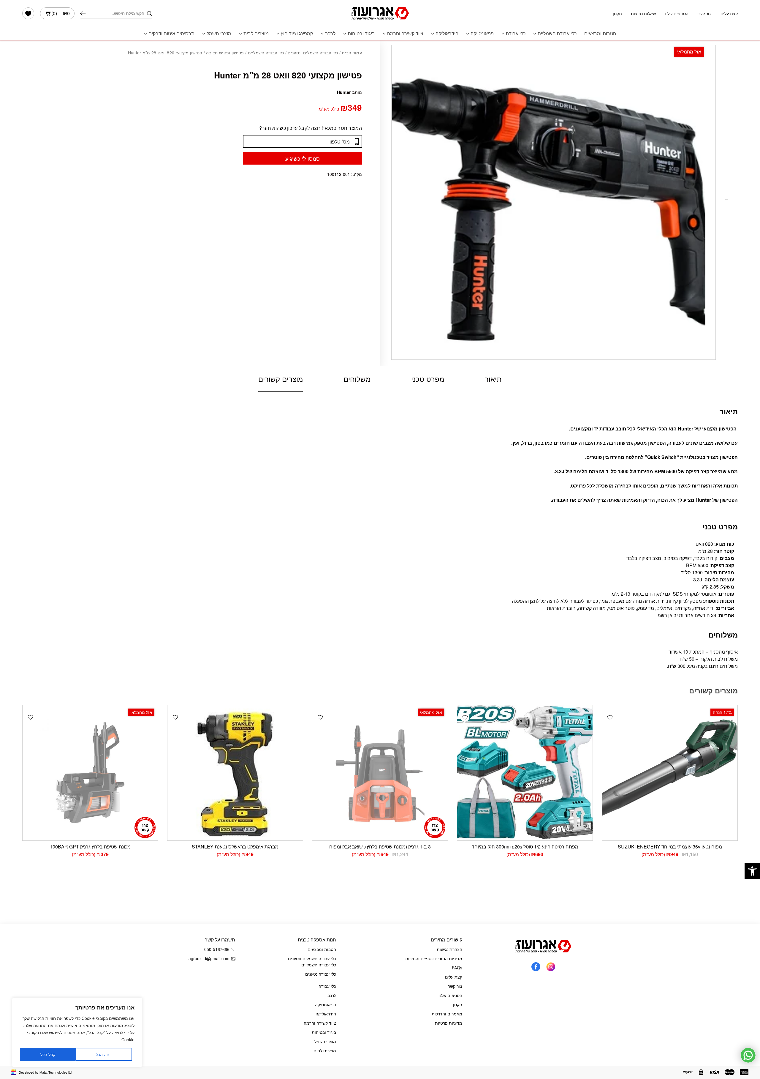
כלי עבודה (515, 34)
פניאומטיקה (482, 34)
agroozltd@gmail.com (209, 958)
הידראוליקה (447, 34)
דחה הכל (104, 1054)
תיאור (493, 378)
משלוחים (356, 378)
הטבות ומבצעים (600, 34)
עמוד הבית (352, 53)
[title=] (550, 966)
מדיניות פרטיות (448, 1023)
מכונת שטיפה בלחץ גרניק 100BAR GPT (90, 846)
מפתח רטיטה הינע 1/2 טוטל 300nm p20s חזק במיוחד (525, 846)
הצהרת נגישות (449, 949)
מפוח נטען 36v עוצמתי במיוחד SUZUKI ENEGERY (670, 846)
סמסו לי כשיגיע (302, 158)
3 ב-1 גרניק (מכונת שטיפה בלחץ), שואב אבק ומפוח (380, 846)
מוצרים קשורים (280, 378)
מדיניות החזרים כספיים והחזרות (433, 958)
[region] (77, 1032)
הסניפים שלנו (676, 13)
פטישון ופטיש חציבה (225, 53)
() (60, 13)
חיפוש (83, 13)
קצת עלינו (729, 13)
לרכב (330, 34)
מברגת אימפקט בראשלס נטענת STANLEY (235, 846)
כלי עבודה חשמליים (557, 34)
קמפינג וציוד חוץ (297, 34)
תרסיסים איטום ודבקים (171, 34)
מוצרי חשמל (219, 34)
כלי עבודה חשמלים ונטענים (313, 53)
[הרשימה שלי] (28, 13)
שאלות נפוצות (643, 13)
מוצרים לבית (256, 34)
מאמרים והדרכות (447, 1014)
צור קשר (704, 13)
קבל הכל (47, 1054)
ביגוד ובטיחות (361, 34)
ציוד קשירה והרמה (405, 34)
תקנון (617, 13)
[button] (752, 871)
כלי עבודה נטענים (320, 974)
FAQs (457, 968)
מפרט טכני (427, 378)
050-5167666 (216, 949)
